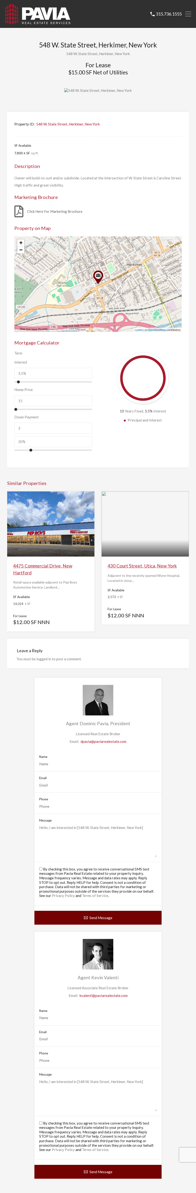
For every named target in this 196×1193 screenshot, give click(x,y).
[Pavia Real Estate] (38, 22)
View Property (51, 544)
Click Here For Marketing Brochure (54, 211)
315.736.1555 (169, 13)
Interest (20, 362)
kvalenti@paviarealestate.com (104, 995)
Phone (43, 799)
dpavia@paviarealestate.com (103, 741)
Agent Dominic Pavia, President (98, 723)
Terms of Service (95, 895)
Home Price (23, 389)
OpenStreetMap (156, 330)
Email (43, 778)
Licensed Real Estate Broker (98, 734)
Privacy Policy (63, 895)
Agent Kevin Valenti (98, 977)
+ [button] (20, 243)
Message (45, 820)
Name (43, 757)
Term (18, 353)
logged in (43, 659)
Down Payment (26, 417)
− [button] (20, 250)
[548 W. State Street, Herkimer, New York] (98, 277)
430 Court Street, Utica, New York (142, 565)
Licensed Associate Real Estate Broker (98, 988)
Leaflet (139, 330)
